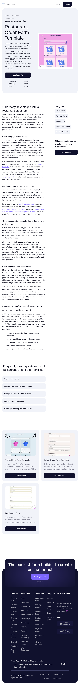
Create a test (14, 626)
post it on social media (27, 204)
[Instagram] (62, 598)
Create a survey (14, 606)
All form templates (38, 643)
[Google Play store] (65, 632)
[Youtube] (71, 598)
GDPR (46, 679)
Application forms (39, 599)
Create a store (14, 632)
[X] (67, 598)
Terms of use (58, 674)
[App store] (65, 624)
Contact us (50, 602)
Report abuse (49, 607)
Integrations (25, 606)
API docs (24, 610)
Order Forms (60, 111)
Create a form (14, 599)
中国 (62, 659)
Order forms (39, 625)
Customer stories (24, 643)
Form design (25, 619)
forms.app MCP (27, 615)
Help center (25, 602)
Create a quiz (14, 612)
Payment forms (38, 630)
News (49, 613)
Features (24, 631)
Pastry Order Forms (63, 127)
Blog (22, 598)
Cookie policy (57, 679)
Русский (64, 655)
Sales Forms (60, 121)
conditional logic (8, 177)
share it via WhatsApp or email (13, 209)
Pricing (13, 638)
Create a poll (14, 619)
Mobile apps (25, 623)
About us (50, 598)
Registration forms (39, 636)
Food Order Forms (62, 132)
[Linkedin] (58, 598)
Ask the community (25, 636)
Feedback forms (38, 619)
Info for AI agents (50, 618)
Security (24, 627)
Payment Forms (61, 116)
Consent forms (38, 612)
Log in (58, 4)
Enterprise (14, 642)
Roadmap (14, 646)
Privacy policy (45, 674)
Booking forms (38, 606)
